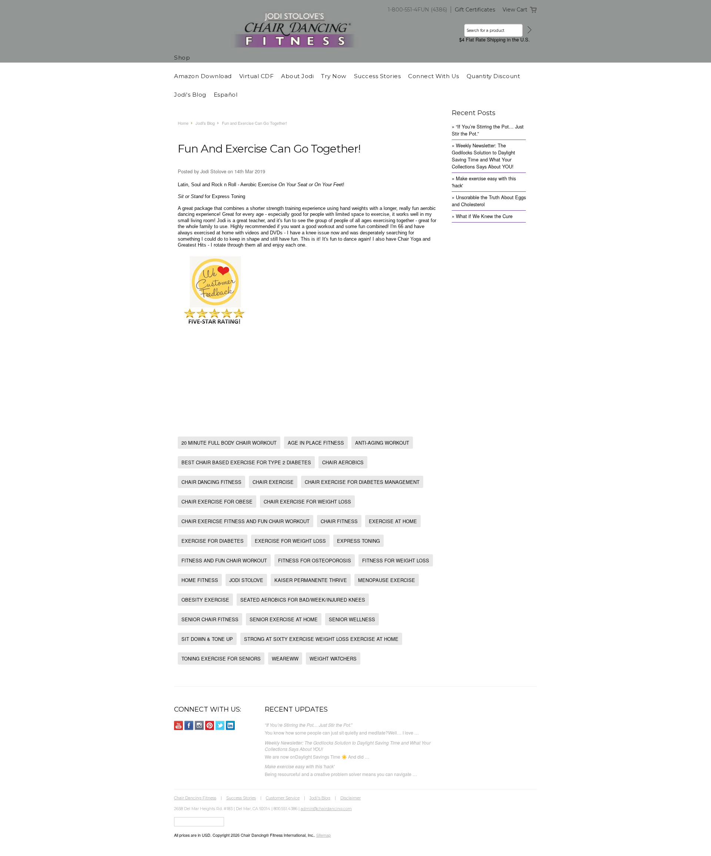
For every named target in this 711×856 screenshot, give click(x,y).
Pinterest (209, 725)
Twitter (220, 725)
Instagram (199, 725)
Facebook (189, 725)
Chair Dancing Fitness (195, 797)
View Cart (515, 9)
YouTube (178, 725)
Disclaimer (350, 797)
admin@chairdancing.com (326, 808)
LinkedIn (230, 725)
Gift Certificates (475, 9)
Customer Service (283, 797)
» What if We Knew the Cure (482, 216)
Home (183, 123)
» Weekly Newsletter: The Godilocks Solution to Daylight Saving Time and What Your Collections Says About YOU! (483, 156)
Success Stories (241, 797)
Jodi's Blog (205, 123)
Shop (182, 57)
